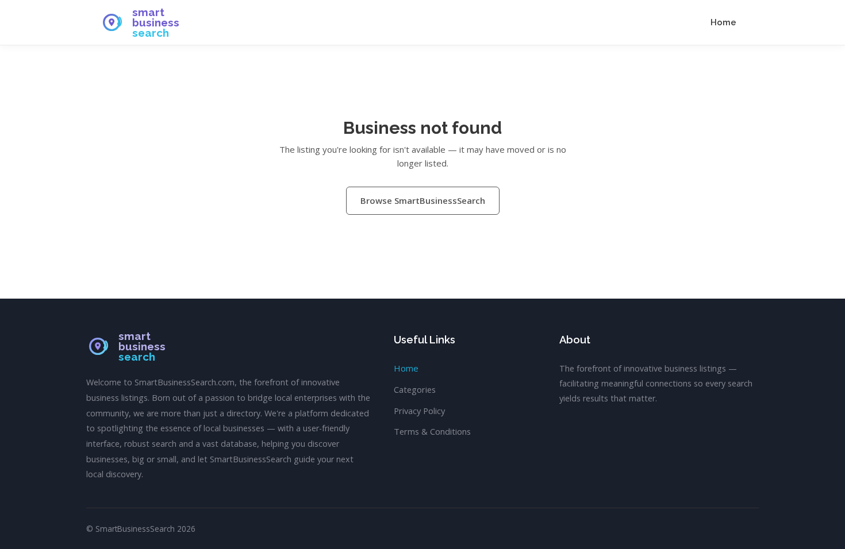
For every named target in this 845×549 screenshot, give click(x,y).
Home (723, 22)
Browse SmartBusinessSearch (422, 200)
